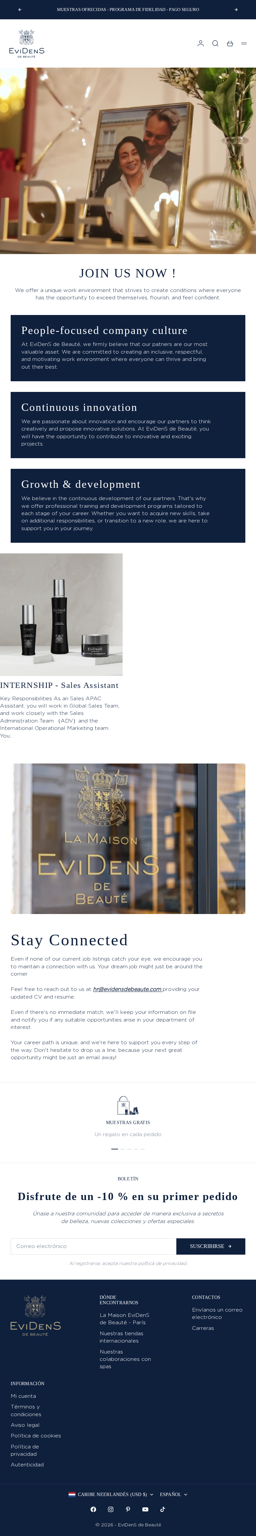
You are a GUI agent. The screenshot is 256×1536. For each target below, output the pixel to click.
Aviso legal (25, 1425)
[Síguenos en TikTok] (162, 1509)
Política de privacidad (25, 1450)
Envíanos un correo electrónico (217, 1313)
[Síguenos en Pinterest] (128, 1509)
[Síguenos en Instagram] (110, 1509)
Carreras (203, 1328)
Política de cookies (36, 1435)
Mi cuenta (23, 1396)
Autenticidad (27, 1464)
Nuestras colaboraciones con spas (125, 1359)
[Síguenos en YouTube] (145, 1509)
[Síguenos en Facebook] (93, 1509)
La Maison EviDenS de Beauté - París (124, 1318)
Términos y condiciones (26, 1410)
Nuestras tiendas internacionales (121, 1337)
